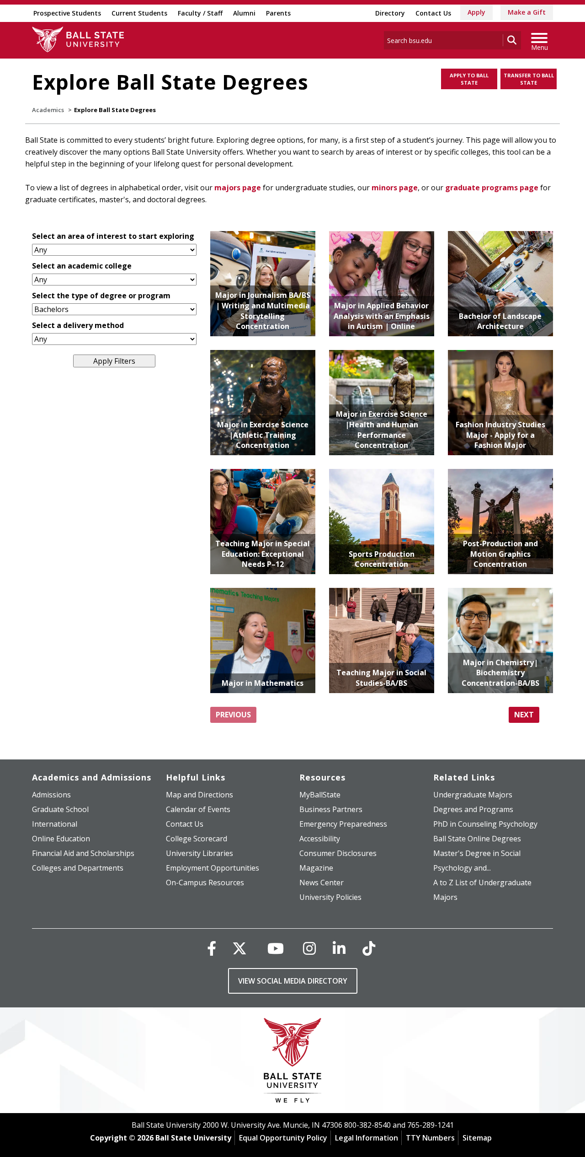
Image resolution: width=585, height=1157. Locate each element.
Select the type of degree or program (101, 296)
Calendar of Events (198, 809)
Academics (48, 110)
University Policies (330, 897)
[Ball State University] (292, 1063)
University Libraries (199, 853)
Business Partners (330, 809)
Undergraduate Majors (472, 795)
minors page (395, 188)
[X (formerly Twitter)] (239, 948)
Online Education (61, 839)
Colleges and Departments (77, 868)
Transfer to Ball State (529, 79)
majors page (237, 188)
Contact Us (433, 13)
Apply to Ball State (469, 79)
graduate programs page (491, 188)
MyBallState (319, 795)
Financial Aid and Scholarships (83, 853)
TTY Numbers (430, 1138)
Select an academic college (82, 266)
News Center (321, 882)
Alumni (244, 13)
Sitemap (477, 1138)
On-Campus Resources (205, 882)
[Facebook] (211, 948)
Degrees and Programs (473, 809)
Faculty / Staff (200, 13)
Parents (278, 13)
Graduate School (60, 809)
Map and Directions (199, 795)
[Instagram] (309, 948)
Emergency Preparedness (343, 824)
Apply (476, 12)
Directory (390, 13)
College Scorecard (196, 839)
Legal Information (366, 1138)
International (54, 824)
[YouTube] (275, 948)
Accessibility (319, 839)
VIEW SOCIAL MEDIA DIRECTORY (292, 981)
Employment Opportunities (212, 868)
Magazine (316, 868)
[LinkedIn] (339, 948)
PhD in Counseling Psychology (485, 824)
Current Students (139, 13)
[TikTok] (368, 948)
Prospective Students (67, 13)
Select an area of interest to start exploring (113, 236)
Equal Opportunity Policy (283, 1138)
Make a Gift (527, 12)
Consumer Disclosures (338, 853)
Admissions (51, 795)
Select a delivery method (78, 325)
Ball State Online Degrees (477, 839)
